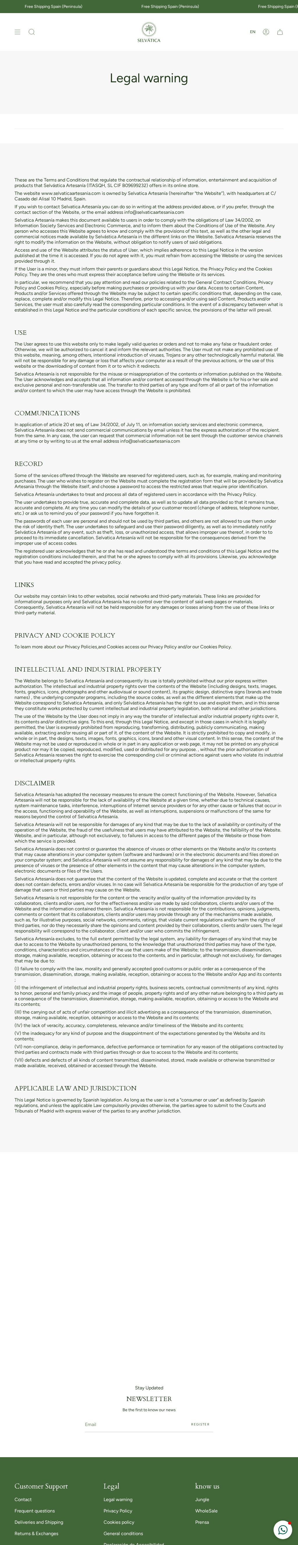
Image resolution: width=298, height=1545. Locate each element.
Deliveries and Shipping (39, 1522)
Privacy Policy (118, 1511)
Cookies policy (119, 1522)
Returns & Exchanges (36, 1533)
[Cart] (279, 32)
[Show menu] (17, 32)
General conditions (123, 1533)
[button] (31, 32)
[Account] (265, 32)
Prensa (202, 1522)
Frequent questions (35, 1511)
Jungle (202, 1499)
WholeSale (206, 1511)
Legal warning (118, 1499)
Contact (23, 1499)
